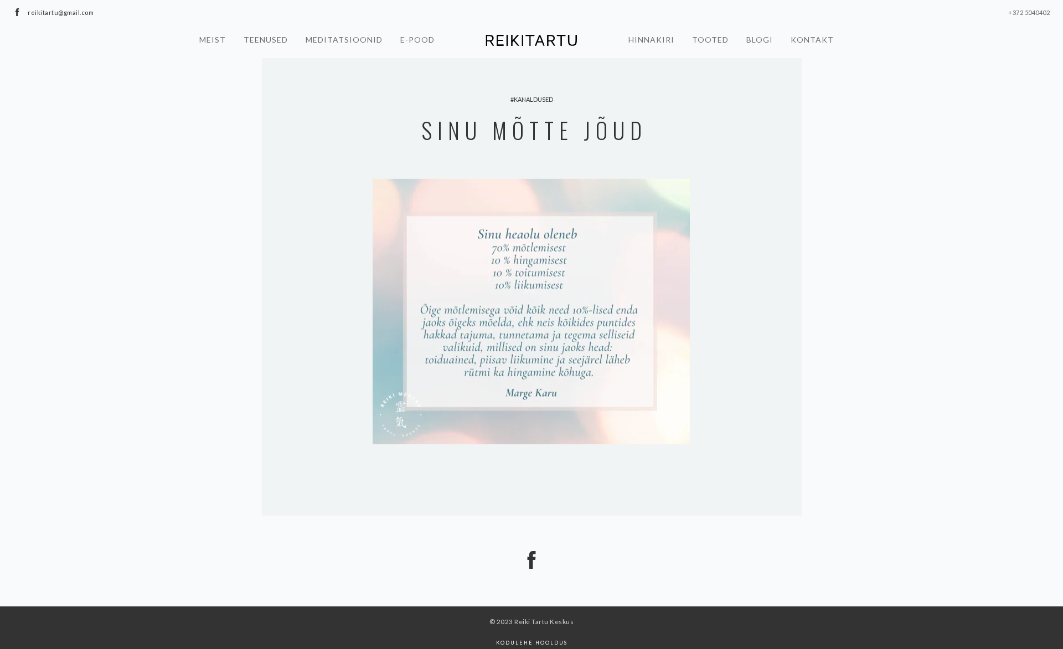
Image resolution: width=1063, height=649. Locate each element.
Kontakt (812, 39)
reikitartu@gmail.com (61, 12)
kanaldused (533, 99)
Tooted (710, 39)
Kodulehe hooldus (531, 643)
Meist (212, 39)
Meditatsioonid (344, 39)
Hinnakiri (651, 39)
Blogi (759, 39)
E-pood (417, 39)
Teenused (266, 39)
